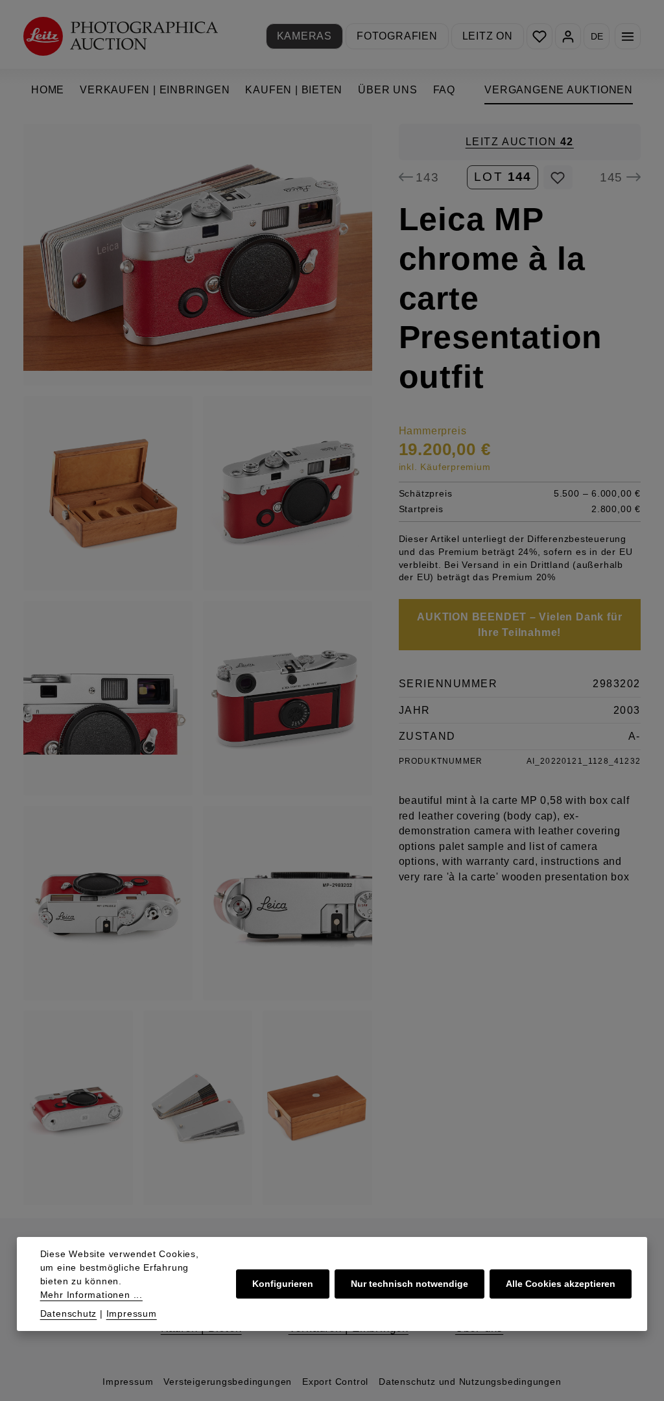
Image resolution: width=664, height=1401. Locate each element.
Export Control (335, 1381)
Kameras (305, 35)
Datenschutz (68, 1313)
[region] (198, 664)
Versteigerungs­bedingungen (227, 1381)
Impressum (127, 1381)
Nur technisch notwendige (409, 1283)
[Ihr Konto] (568, 36)
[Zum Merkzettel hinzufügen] (558, 177)
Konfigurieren (282, 1283)
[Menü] (628, 36)
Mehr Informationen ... (91, 1294)
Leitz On (487, 35)
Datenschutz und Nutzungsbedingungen (470, 1381)
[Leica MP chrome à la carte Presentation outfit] (197, 255)
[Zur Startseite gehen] (120, 36)
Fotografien (397, 35)
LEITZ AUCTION (520, 141)
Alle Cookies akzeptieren (560, 1283)
